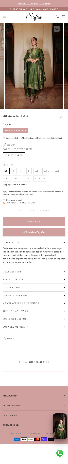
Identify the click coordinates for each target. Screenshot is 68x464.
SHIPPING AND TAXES (16, 311)
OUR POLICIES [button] (10, 415)
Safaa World (17, 433)
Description (11, 242)
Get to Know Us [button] (11, 405)
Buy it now (34, 221)
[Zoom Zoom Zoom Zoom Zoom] (34, 66)
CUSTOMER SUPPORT (15, 319)
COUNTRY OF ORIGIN (16, 327)
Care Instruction (15, 295)
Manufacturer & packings (21, 303)
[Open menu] (8, 17)
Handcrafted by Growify (44, 433)
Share (10, 338)
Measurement (12, 272)
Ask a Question (13, 279)
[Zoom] (57, 29)
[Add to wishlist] (61, 117)
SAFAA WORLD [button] (10, 395)
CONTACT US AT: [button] (11, 425)
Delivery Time (12, 287)
